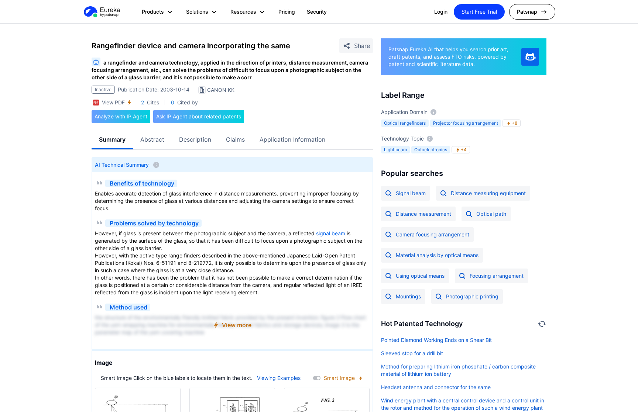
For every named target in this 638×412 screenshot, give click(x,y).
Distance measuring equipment (488, 193)
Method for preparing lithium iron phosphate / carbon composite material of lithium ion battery (458, 370)
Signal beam (411, 193)
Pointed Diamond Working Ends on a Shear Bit (436, 340)
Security (317, 11)
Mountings (408, 296)
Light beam (395, 149)
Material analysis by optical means (437, 255)
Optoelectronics (430, 149)
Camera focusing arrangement (432, 234)
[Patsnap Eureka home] (101, 11)
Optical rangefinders (405, 123)
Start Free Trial (479, 11)
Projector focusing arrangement (465, 123)
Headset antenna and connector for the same (436, 387)
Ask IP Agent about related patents (198, 116)
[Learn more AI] (530, 57)
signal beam (330, 233)
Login (440, 11)
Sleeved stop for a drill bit (412, 353)
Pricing (286, 11)
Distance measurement (423, 214)
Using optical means (420, 276)
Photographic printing (472, 296)
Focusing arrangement (497, 276)
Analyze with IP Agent (121, 116)
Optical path (491, 214)
